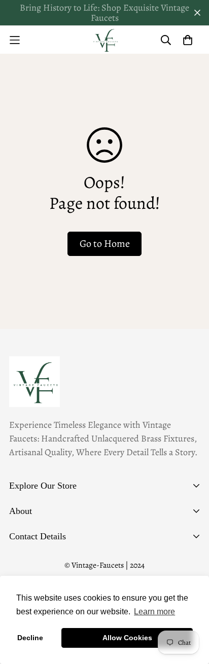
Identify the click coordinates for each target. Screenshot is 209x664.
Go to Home (105, 243)
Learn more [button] (154, 611)
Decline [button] (30, 638)
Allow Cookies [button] (127, 638)
